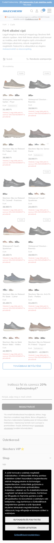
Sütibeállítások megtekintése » (27, 534)
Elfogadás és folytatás (27, 519)
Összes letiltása (27, 527)
